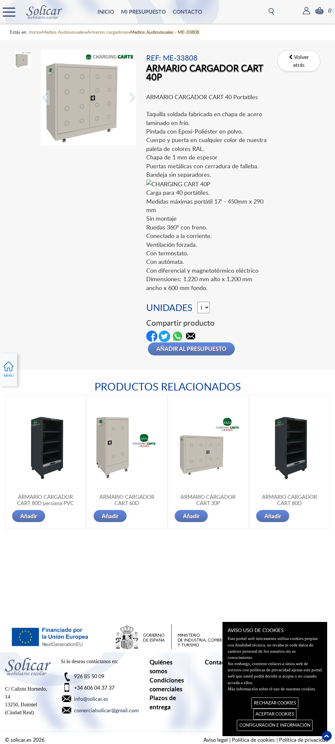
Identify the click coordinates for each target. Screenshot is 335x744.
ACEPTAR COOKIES (275, 714)
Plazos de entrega (163, 702)
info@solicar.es (91, 698)
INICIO (105, 11)
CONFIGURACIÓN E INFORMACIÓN (274, 725)
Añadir (28, 516)
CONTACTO (187, 11)
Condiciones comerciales (167, 684)
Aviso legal (215, 739)
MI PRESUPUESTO (143, 11)
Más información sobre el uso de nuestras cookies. (272, 689)
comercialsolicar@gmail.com (106, 710)
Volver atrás (301, 60)
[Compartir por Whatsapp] (177, 335)
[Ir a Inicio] (28, 670)
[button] (191, 335)
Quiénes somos (161, 666)
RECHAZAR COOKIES (275, 703)
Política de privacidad (303, 739)
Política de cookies (253, 739)
